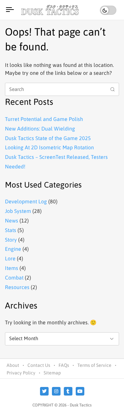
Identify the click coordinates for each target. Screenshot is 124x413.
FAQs (64, 365)
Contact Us (38, 365)
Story (11, 240)
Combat (14, 277)
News (11, 220)
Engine (13, 249)
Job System (18, 211)
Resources (17, 287)
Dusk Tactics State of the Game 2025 (48, 138)
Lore (10, 258)
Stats (10, 230)
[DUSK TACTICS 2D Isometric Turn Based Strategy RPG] (51, 10)
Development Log (26, 201)
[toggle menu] (10, 10)
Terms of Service (94, 365)
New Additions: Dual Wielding (40, 129)
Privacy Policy (21, 372)
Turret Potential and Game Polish (44, 119)
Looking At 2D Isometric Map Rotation (49, 147)
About (13, 365)
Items (11, 268)
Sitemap (52, 372)
